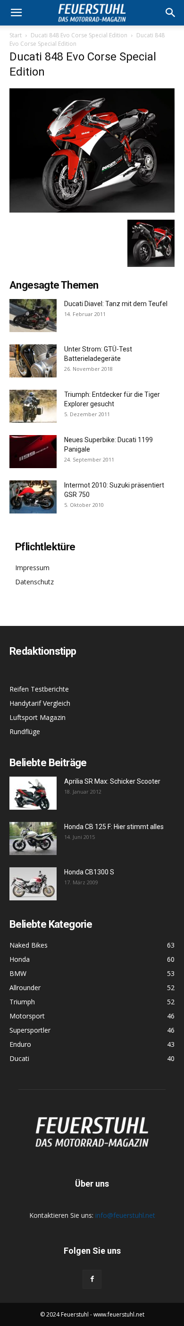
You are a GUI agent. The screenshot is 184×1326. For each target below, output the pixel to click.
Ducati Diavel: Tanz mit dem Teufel (115, 304)
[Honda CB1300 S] (33, 883)
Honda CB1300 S (89, 872)
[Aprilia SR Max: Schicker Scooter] (33, 793)
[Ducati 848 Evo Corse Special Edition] (92, 210)
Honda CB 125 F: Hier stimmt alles (114, 826)
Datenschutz (34, 581)
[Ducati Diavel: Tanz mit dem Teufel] (33, 315)
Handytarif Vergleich (39, 703)
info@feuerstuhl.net (125, 1215)
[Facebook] (92, 1279)
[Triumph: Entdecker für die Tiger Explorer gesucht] (33, 406)
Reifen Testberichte (39, 688)
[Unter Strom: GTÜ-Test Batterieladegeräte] (33, 360)
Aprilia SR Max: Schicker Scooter (112, 781)
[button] (171, 13)
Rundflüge (24, 731)
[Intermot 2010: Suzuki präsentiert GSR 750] (33, 496)
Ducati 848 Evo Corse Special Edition (79, 35)
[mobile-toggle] (16, 13)
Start (15, 35)
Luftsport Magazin (37, 717)
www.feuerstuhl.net (118, 1314)
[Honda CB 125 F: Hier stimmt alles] (33, 838)
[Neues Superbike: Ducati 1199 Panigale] (33, 451)
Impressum (32, 567)
